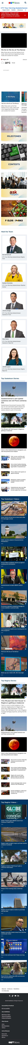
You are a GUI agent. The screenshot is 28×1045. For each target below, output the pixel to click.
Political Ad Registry (6, 1018)
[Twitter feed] (10, 996)
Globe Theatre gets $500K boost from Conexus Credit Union (12, 821)
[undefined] (10, 102)
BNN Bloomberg (5, 1025)
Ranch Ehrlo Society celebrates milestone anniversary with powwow (19, 761)
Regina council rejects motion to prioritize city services (13, 910)
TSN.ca (3, 1027)
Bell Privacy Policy (6, 1014)
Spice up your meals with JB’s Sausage (12, 672)
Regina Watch (6, 10)
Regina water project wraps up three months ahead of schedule (14, 844)
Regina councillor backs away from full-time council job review (13, 933)
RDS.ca (3, 1037)
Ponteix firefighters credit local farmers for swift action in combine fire (18, 792)
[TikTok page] (12, 996)
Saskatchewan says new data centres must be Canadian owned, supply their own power (18, 489)
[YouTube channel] (15, 996)
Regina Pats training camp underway (11, 888)
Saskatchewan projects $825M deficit (12, 585)
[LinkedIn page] (18, 996)
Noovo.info (4, 1033)
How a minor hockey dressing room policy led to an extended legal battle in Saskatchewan (18, 465)
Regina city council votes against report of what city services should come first (17, 776)
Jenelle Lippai (6, 367)
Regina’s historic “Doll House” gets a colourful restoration (11, 866)
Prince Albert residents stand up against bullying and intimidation (13, 563)
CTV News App (5, 990)
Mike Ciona (5, 339)
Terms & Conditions (6, 1016)
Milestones (20, 10)
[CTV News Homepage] (14, 3)
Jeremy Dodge (6, 310)
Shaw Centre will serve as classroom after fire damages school (13, 518)
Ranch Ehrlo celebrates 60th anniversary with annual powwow (13, 976)
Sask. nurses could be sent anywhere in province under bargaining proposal (18, 458)
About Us (4, 988)
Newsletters (16, 988)
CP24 (3, 1024)
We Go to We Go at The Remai (9, 651)
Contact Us (9, 988)
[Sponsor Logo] (14, 25)
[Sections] (2, 2)
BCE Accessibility (6, 1008)
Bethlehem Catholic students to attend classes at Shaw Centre (18, 481)
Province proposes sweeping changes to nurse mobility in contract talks (12, 607)
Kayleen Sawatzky (7, 283)
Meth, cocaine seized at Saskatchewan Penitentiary (12, 540)
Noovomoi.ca (5, 1035)
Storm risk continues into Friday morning (12, 955)
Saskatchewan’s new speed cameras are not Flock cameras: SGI (14, 401)
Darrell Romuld (6, 254)
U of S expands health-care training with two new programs (13, 629)
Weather (13, 10)
